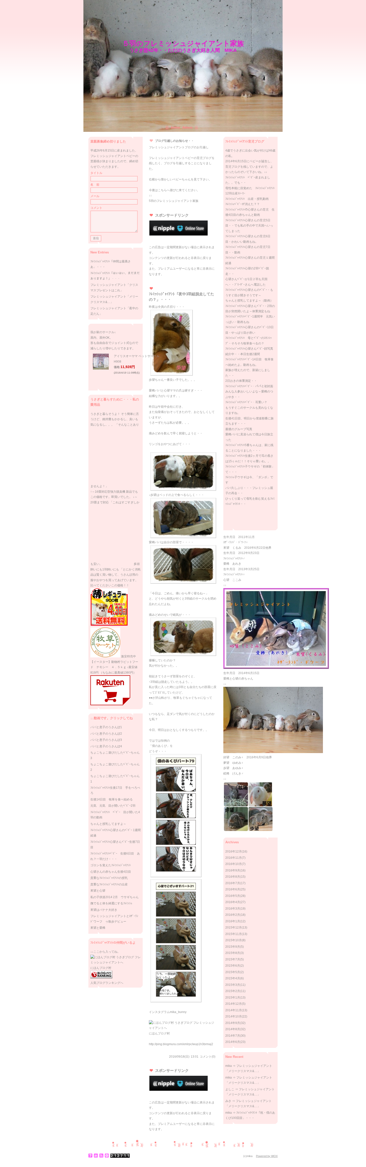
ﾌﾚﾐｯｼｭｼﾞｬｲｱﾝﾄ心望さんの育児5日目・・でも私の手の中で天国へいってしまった (249, 226)
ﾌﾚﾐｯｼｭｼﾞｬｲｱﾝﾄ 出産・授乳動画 (247, 199)
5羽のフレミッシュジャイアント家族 (173, 201)
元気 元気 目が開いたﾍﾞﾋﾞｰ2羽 (112, 805)
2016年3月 (232, 908)
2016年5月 (232, 896)
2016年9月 (232, 870)
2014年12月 (233, 1004)
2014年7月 (232, 1035)
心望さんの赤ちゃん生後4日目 (110, 871)
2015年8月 (232, 953)
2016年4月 (232, 902)
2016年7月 (232, 883)
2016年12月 (233, 851)
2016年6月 (232, 889)
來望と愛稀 (97, 928)
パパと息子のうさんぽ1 (106, 727)
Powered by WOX (267, 1156)
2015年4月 (232, 978)
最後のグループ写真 (238, 429)
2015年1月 (232, 997)
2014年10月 (233, 1016)
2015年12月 (233, 927)
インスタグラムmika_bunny (167, 1012)
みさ (228, 1101)
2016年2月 (232, 915)
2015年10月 (233, 940)
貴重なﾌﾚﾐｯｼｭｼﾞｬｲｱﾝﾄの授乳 (109, 878)
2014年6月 (232, 1042)
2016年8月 (232, 876)
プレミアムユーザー (171, 268)
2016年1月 (232, 921)
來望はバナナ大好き (103, 910)
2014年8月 (232, 1029)
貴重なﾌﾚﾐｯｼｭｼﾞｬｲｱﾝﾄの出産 (109, 884)
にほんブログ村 (159, 1033)
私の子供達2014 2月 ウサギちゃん (114, 897)
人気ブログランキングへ (106, 983)
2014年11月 (233, 1010)
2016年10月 (233, 864)
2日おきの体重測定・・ (241, 381)
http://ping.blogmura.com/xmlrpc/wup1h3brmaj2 (181, 1044)
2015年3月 (232, 985)
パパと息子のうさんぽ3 (106, 740)
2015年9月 (232, 946)
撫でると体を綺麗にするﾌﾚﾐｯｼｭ (111, 903)
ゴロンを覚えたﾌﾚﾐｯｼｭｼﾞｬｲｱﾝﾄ (110, 865)
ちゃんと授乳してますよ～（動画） (249, 300)
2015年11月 (233, 934)
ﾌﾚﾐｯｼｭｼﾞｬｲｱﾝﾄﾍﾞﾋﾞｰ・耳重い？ (246, 402)
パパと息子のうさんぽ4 (106, 746)
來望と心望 (97, 890)
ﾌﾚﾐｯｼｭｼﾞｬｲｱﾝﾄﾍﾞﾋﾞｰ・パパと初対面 (249, 386)
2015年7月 (232, 959)
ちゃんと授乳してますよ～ (108, 824)
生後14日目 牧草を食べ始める (111, 799)
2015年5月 (232, 972)
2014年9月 (232, 1023)
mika (228, 1066)
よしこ (229, 1089)
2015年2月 (232, 991)
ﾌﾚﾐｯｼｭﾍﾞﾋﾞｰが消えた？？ (242, 204)
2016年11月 (233, 857)
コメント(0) (207, 1056)
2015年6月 (232, 965)
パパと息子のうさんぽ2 (106, 733)
